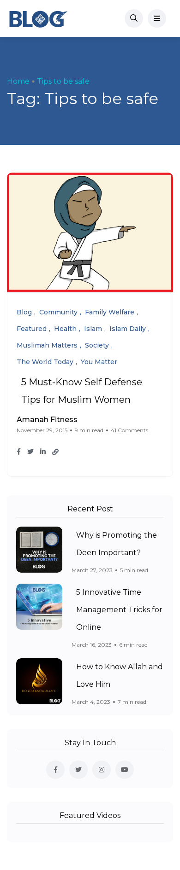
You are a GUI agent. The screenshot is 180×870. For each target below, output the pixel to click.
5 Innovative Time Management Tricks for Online (119, 610)
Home (18, 81)
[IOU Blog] (38, 18)
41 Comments (129, 430)
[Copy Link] (55, 452)
